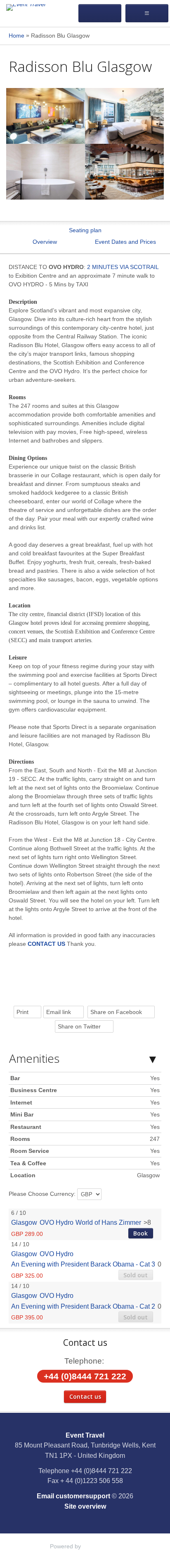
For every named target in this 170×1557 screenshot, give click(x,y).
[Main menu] (146, 13)
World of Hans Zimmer (108, 1222)
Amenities (34, 1058)
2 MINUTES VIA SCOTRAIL (122, 267)
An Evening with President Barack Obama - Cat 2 (83, 1306)
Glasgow (24, 1222)
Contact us (85, 1396)
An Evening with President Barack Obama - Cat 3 (83, 1264)
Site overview (85, 1506)
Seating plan (85, 230)
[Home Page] (39, 7)
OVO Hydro (56, 1222)
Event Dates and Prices (125, 241)
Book (140, 1233)
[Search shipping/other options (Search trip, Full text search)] (99, 13)
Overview (45, 241)
